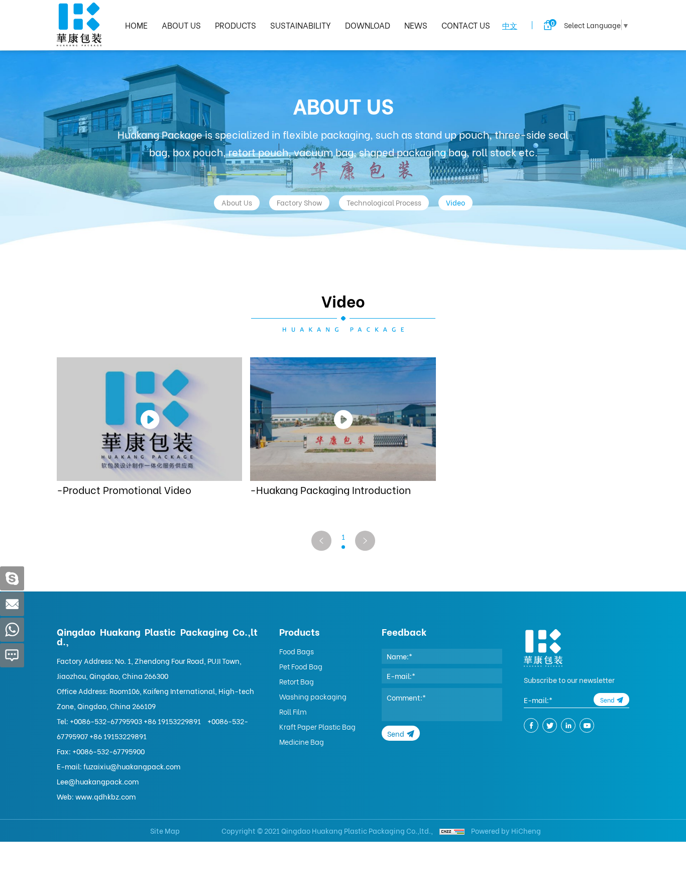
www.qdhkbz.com (105, 796)
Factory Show (299, 202)
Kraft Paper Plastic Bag (317, 726)
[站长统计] (452, 830)
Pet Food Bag (300, 666)
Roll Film (293, 711)
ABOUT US (181, 25)
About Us (236, 202)
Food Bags (296, 651)
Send (395, 733)
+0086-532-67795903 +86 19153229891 (135, 721)
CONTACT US (465, 25)
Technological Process (384, 202)
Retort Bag (296, 681)
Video (455, 202)
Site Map (165, 830)
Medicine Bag (301, 741)
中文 (509, 25)
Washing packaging (313, 696)
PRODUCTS (235, 25)
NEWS (415, 25)
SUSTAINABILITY (300, 25)
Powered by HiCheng (506, 830)
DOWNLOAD (367, 25)
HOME (136, 25)
